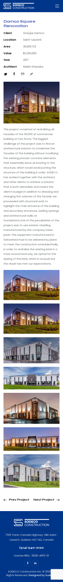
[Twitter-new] (5, 74)
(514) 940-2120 (31, 547)
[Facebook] (14, 74)
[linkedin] (35, 563)
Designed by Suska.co (43, 575)
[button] (57, 6)
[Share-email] (22, 74)
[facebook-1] (27, 563)
